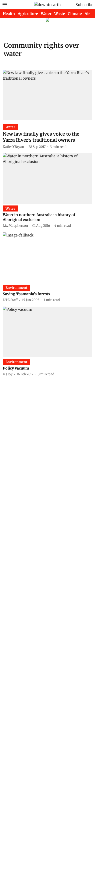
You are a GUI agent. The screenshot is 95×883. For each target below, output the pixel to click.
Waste (59, 13)
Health (9, 13)
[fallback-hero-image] (47, 95)
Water (46, 13)
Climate (75, 13)
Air (87, 13)
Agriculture (28, 13)
